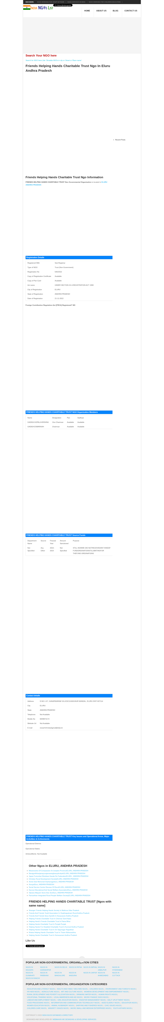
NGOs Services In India (76, 2)
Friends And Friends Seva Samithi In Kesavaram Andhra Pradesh (53, 916)
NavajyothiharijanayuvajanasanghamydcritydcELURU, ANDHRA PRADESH (57, 873)
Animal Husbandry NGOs (62, 1005)
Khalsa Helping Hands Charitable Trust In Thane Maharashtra (52, 932)
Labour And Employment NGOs (41, 1000)
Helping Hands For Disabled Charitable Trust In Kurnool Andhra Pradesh (56, 927)
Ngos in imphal (90, 967)
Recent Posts (120, 140)
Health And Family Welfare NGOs (72, 989)
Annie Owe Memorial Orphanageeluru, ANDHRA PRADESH (51, 882)
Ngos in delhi (61, 967)
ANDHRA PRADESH (33, 185)
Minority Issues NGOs (58, 1008)
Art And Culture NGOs (71, 992)
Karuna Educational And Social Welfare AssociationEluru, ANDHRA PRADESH (58, 890)
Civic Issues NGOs (113, 1005)
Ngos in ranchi (33, 978)
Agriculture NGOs (50, 992)
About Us (101, 11)
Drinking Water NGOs (86, 994)
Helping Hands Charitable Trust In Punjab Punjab (47, 924)
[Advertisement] (83, 34)
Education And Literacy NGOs (41, 989)
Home (87, 11)
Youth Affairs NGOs (122, 1008)
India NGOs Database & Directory (57, 1015)
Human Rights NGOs (107, 994)
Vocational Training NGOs (39, 997)
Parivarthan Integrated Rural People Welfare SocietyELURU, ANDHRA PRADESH (59, 895)
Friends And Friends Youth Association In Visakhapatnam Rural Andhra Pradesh (59, 913)
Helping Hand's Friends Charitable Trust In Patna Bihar (49, 921)
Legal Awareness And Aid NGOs (68, 997)
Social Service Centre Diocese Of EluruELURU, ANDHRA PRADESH (54, 887)
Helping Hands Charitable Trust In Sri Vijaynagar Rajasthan (51, 930)
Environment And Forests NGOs (121, 989)
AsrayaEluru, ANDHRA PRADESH (41, 884)
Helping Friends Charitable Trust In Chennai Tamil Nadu (50, 919)
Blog (115, 11)
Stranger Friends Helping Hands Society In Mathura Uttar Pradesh (54, 910)
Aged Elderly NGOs (110, 1003)
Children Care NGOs (36, 1008)
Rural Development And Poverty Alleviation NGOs (50, 994)
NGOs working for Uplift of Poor (50, 2)
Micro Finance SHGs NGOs (96, 997)
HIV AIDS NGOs (33, 992)
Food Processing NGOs (38, 1003)
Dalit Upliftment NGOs (118, 1000)
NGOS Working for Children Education (105, 2)
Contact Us (131, 11)
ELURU (104, 182)
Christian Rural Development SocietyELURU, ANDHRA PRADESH (53, 879)
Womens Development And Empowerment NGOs (106, 992)
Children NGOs (96, 989)
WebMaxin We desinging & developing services (75, 1019)
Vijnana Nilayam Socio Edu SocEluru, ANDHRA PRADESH (51, 893)
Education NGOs (129, 1003)
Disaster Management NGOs (92, 1000)
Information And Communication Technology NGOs (75, 1003)
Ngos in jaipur (90, 973)
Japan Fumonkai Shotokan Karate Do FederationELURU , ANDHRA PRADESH (58, 876)
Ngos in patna (75, 967)
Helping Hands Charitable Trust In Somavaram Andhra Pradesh (53, 935)
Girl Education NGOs (67, 1000)
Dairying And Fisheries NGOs (89, 1005)
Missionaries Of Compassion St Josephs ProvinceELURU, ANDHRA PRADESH (58, 871)
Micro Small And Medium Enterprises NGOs (90, 1008)
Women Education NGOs (38, 1005)
